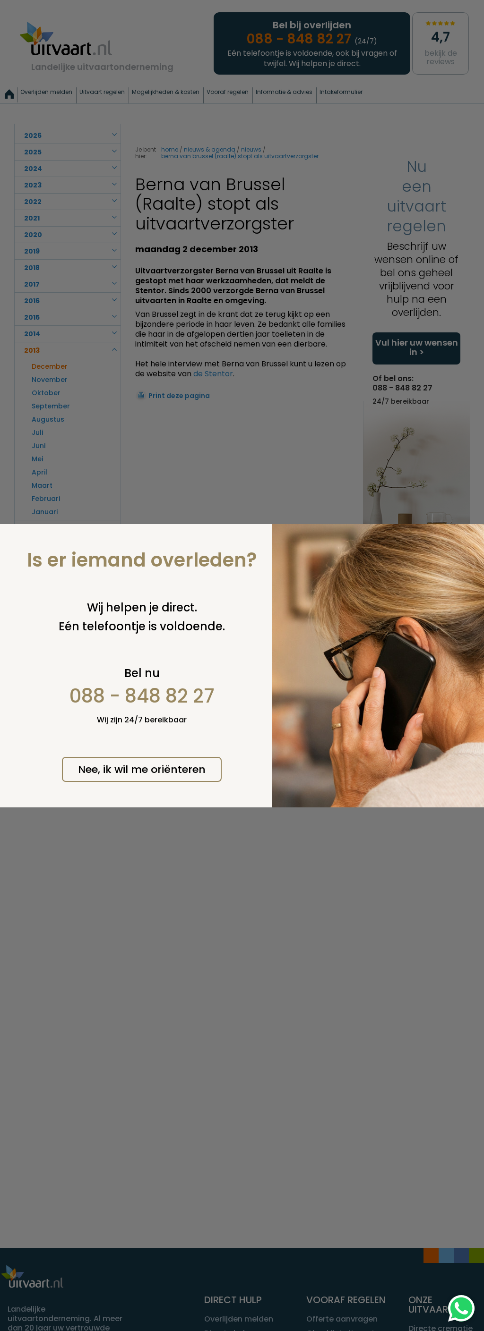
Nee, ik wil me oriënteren (142, 769)
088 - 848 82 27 (142, 696)
